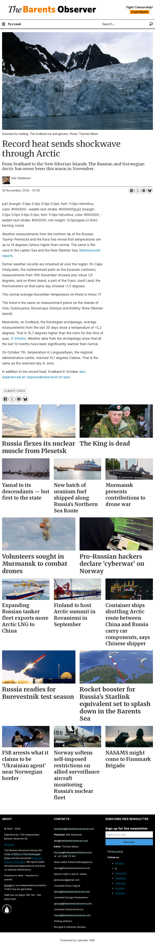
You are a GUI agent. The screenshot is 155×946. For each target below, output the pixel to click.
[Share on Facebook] (131, 190)
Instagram (120, 878)
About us (9, 844)
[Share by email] (143, 190)
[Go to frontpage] (53, 9)
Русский (14, 24)
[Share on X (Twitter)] (137, 190)
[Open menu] (3, 24)
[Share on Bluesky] (150, 190)
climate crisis (14, 390)
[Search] (151, 24)
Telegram (120, 883)
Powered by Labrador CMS (77, 940)
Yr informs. (19, 338)
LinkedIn (120, 888)
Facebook (120, 873)
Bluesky (119, 863)
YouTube (120, 893)
